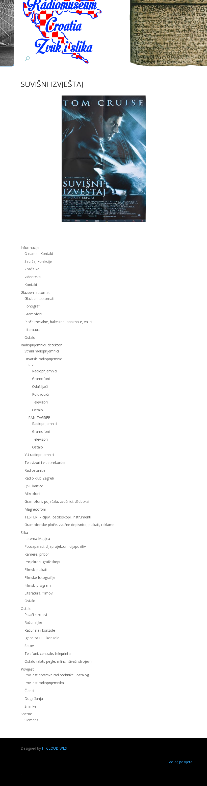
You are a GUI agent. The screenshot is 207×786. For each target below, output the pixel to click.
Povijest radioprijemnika (44, 682)
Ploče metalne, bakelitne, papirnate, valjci (58, 321)
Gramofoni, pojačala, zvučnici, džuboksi (56, 501)
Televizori (40, 402)
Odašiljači (40, 386)
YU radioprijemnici (39, 454)
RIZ (31, 365)
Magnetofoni (35, 509)
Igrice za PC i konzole (41, 637)
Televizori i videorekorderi (45, 462)
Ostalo (37, 410)
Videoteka (32, 276)
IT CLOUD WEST (55, 748)
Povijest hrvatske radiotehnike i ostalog (56, 675)
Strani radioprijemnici (41, 351)
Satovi (29, 645)
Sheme (26, 713)
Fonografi (32, 306)
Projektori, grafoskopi (42, 561)
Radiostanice (34, 470)
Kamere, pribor (36, 554)
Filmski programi (37, 585)
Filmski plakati (35, 569)
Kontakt (30, 284)
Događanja (33, 698)
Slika (24, 532)
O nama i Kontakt (38, 253)
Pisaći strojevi (35, 614)
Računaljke (33, 622)
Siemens (31, 720)
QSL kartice (33, 486)
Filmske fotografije (39, 577)
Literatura (32, 329)
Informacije (30, 247)
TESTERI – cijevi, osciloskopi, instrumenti (57, 517)
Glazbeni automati (39, 298)
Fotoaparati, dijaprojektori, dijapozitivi (55, 546)
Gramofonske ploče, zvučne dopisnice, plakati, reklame (69, 524)
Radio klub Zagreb (39, 478)
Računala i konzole (39, 630)
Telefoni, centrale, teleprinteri (48, 653)
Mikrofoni (32, 493)
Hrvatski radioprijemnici (43, 358)
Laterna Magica (37, 538)
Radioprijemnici (44, 371)
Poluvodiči (40, 394)
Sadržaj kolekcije (38, 261)
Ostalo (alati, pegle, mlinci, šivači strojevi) (58, 661)
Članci (29, 690)
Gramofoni (33, 314)
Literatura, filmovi (38, 593)
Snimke (30, 706)
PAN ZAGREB (39, 417)
